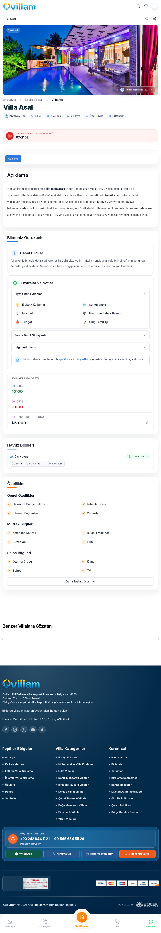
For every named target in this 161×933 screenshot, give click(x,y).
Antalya (10, 757)
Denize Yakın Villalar (71, 791)
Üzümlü (10, 784)
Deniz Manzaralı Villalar (73, 777)
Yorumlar (117, 770)
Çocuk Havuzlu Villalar (72, 798)
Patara (9, 791)
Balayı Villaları (67, 757)
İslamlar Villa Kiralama (19, 777)
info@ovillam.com (30, 843)
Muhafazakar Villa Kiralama (75, 764)
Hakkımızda (119, 757)
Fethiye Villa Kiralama (19, 770)
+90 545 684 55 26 (68, 839)
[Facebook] (5, 729)
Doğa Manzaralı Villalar (73, 805)
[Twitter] (23, 729)
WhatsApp (25, 853)
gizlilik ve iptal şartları (74, 359)
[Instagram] (14, 729)
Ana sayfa (9, 99)
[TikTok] (42, 729)
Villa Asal (58, 99)
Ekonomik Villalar (69, 812)
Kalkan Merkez (14, 764)
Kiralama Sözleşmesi (124, 777)
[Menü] (154, 6)
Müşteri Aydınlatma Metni (127, 791)
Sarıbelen (11, 798)
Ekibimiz (116, 764)
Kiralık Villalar (33, 99)
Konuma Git (64, 853)
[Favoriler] (146, 6)
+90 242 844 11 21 (34, 839)
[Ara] (138, 6)
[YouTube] (33, 729)
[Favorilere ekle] (147, 19)
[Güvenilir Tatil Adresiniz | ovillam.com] (19, 6)
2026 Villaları (67, 818)
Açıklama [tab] (13, 158)
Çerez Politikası (121, 805)
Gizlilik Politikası (122, 798)
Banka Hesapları (121, 784)
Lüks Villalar (66, 770)
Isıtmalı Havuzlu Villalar (73, 784)
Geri (13, 18)
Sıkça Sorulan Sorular (125, 812)
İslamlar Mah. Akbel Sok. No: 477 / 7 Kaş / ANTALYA (35, 719)
